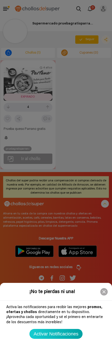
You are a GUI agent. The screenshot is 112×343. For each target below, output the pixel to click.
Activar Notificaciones (56, 333)
